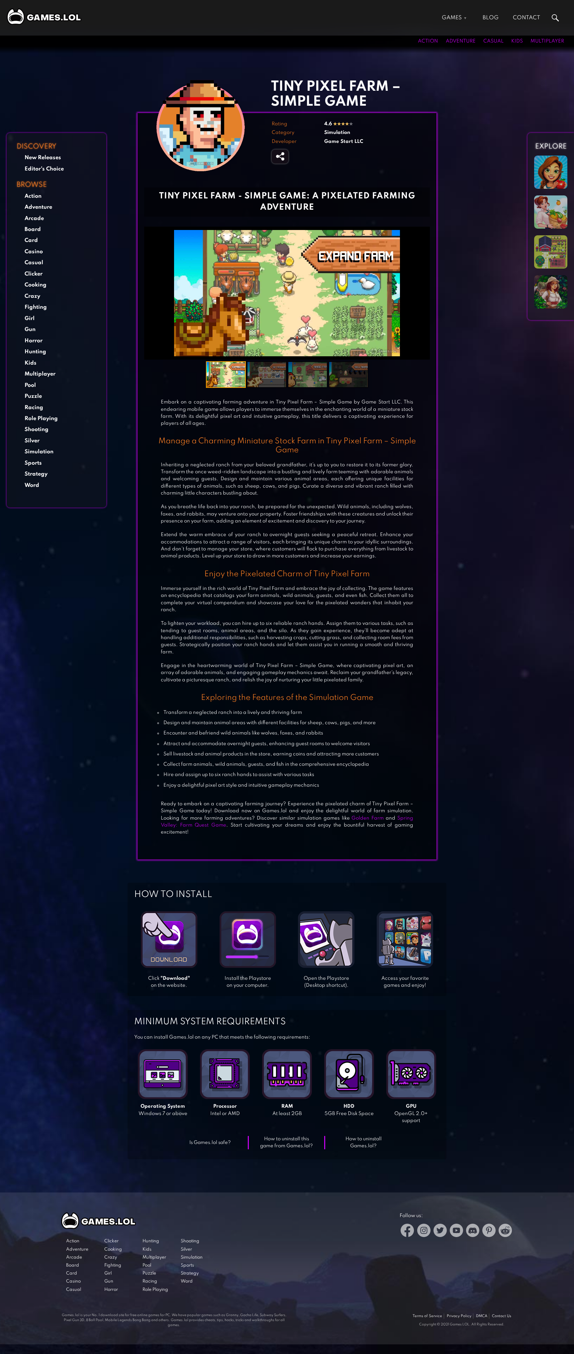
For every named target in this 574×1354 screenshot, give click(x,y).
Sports (33, 463)
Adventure (461, 41)
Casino (34, 252)
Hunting (35, 352)
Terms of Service (427, 1316)
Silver (32, 441)
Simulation (39, 452)
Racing (34, 407)
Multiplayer (547, 41)
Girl (30, 318)
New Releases (43, 158)
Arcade (34, 218)
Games (452, 18)
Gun (30, 329)
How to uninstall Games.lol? (363, 1142)
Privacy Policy (459, 1316)
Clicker (34, 274)
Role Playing (41, 418)
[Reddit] (505, 1231)
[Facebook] (407, 1231)
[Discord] (472, 1231)
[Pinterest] (489, 1231)
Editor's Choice (44, 169)
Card (31, 240)
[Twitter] (440, 1231)
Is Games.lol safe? (210, 1142)
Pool (30, 385)
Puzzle (33, 396)
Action (428, 41)
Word (32, 485)
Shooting (36, 429)
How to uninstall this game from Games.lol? (286, 1142)
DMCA (481, 1316)
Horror (34, 341)
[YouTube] (456, 1231)
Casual (493, 41)
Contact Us (501, 1316)
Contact (526, 18)
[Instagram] (423, 1231)
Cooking (36, 285)
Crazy (32, 296)
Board (33, 229)
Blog (491, 18)
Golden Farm (367, 818)
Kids (517, 41)
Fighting (36, 307)
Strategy (36, 474)
